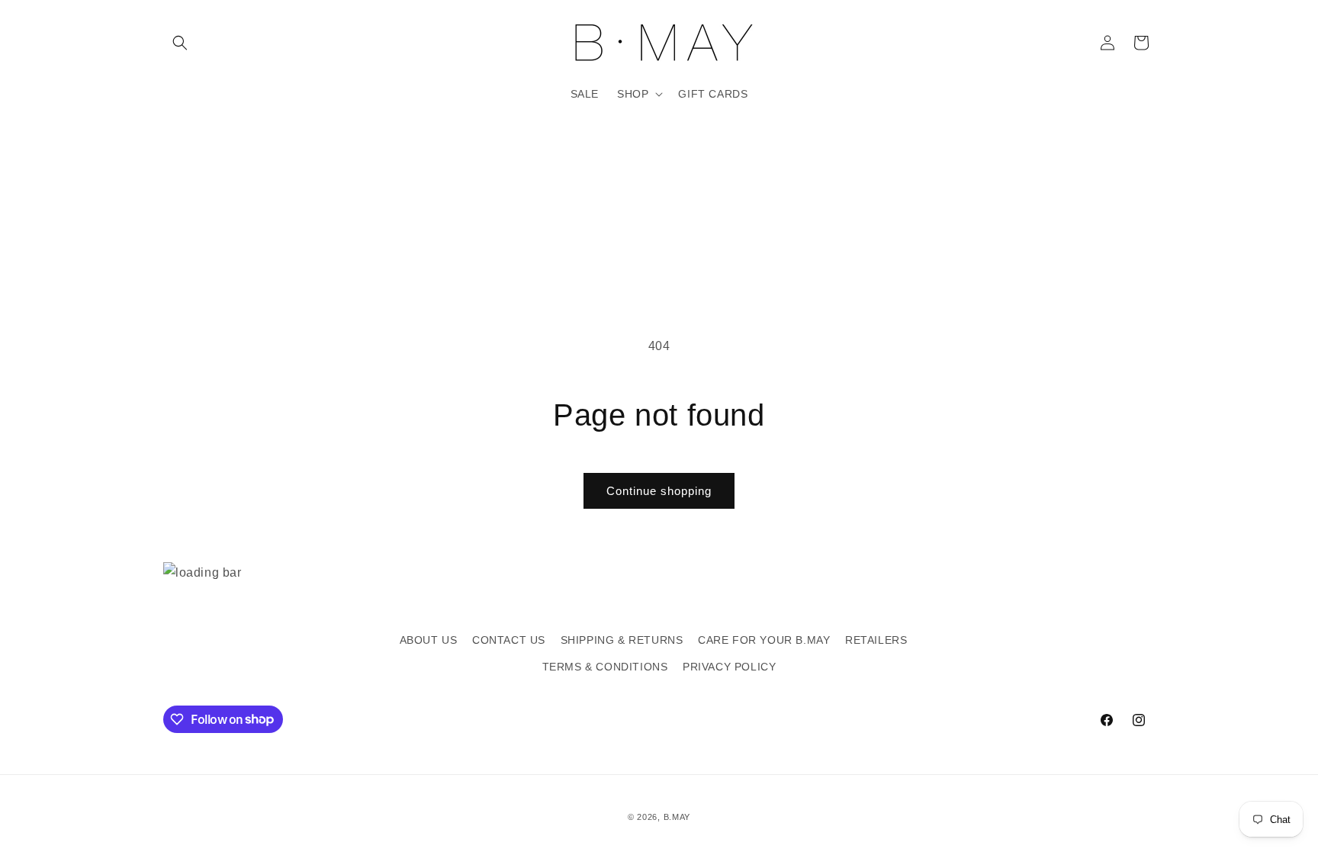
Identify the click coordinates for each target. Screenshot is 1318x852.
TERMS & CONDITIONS (605, 667)
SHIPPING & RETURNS (622, 640)
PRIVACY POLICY (729, 667)
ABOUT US (429, 640)
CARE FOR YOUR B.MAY (764, 640)
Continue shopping (659, 490)
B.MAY (677, 816)
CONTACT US (508, 640)
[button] (180, 42)
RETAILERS (876, 640)
